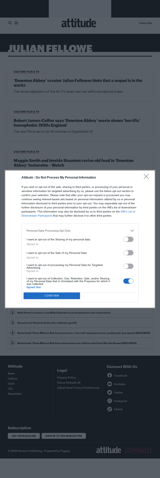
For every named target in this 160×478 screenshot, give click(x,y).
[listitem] (80, 231)
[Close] (147, 177)
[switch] (128, 239)
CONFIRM (52, 295)
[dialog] (80, 239)
